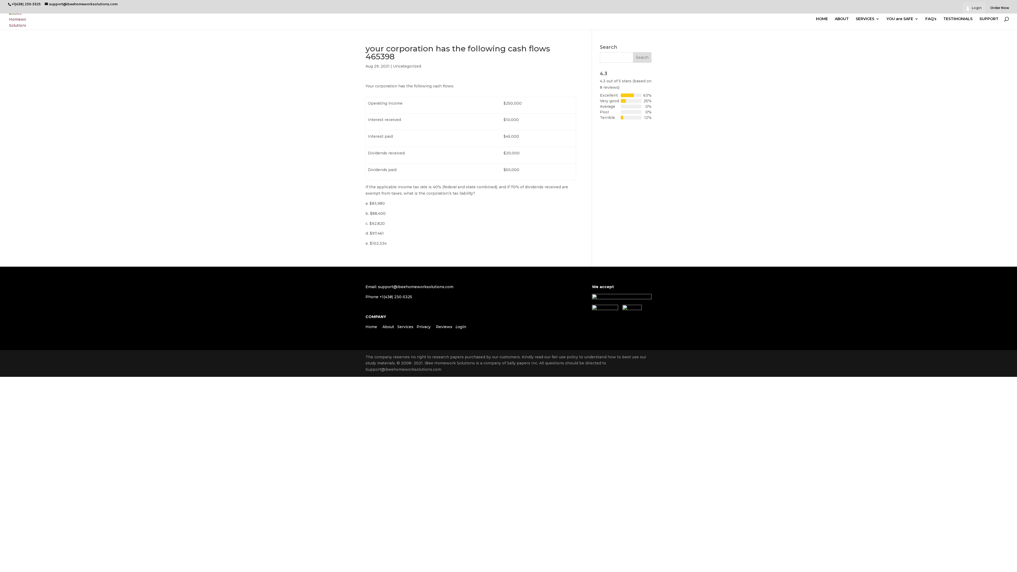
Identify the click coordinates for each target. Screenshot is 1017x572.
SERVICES (865, 19)
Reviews (444, 326)
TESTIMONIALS (958, 19)
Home (371, 326)
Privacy (424, 326)
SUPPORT (988, 19)
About (388, 326)
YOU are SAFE (899, 19)
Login (977, 8)
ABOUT (842, 19)
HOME (822, 19)
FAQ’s (930, 19)
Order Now (999, 8)
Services (405, 326)
